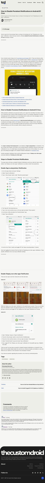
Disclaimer (31, 467)
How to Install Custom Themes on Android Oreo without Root (15, 103)
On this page (6, 29)
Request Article (30, 465)
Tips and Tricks (5, 7)
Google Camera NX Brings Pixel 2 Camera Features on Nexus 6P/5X (17, 99)
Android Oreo (34, 59)
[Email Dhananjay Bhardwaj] (3, 378)
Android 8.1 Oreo (35, 150)
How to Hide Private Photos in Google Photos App (13, 97)
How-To (24, 2)
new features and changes (23, 58)
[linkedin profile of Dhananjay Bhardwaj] (10, 378)
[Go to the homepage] (3, 2)
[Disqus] (22, 429)
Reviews (39, 2)
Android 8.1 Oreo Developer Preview (14, 65)
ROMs (34, 2)
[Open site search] (42, 2)
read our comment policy (7, 410)
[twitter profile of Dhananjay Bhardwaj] (7, 378)
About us (31, 463)
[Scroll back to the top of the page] (42, 478)
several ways (16, 120)
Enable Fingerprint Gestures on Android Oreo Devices (14, 105)
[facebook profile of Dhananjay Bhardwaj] (5, 378)
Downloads (29, 2)
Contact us (41, 463)
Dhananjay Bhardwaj (8, 19)
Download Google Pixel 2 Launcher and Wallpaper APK (14, 101)
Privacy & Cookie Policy (39, 465)
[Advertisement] (22, 48)
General (19, 2)
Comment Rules (40, 467)
